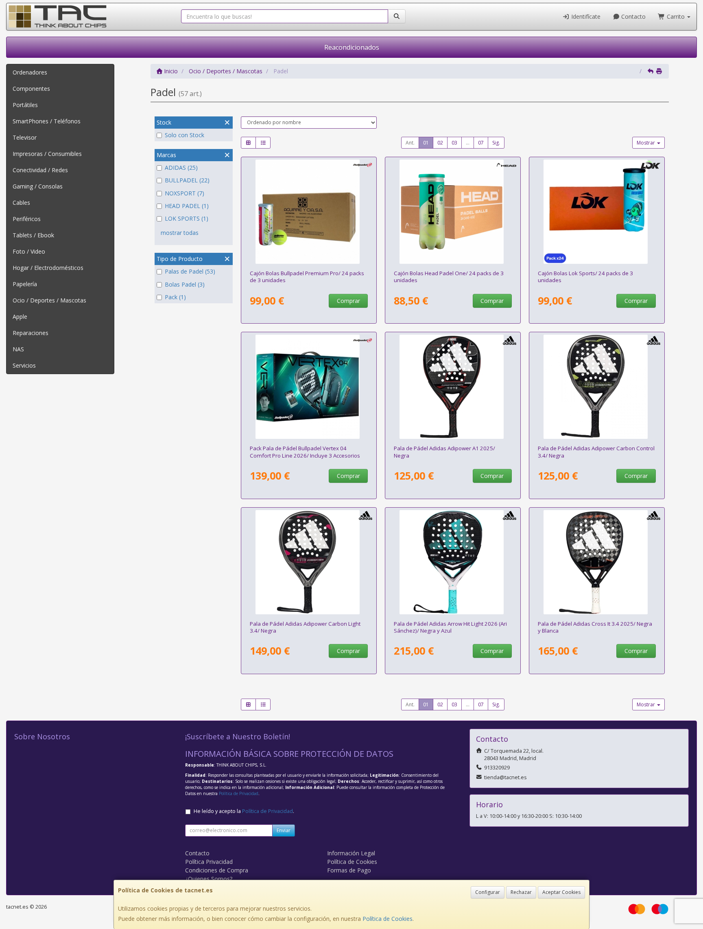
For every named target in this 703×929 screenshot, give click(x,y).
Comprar (348, 301)
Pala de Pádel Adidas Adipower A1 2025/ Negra (444, 452)
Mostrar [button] (646, 142)
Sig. (496, 142)
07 (481, 142)
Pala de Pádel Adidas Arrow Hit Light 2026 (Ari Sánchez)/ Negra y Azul (450, 627)
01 (426, 142)
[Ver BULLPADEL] (309, 387)
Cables (21, 202)
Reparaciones (30, 333)
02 (440, 142)
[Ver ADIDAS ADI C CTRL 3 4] (597, 387)
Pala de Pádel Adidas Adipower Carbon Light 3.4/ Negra (305, 627)
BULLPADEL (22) (187, 180)
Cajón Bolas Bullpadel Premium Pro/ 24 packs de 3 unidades (307, 276)
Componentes (31, 88)
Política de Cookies (387, 918)
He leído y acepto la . (244, 811)
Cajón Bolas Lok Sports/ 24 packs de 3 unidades (585, 276)
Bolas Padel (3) (185, 284)
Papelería (25, 284)
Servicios (24, 365)
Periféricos (27, 219)
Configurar (487, 892)
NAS (18, 349)
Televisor (25, 137)
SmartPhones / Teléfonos (47, 121)
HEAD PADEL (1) (187, 206)
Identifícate (585, 16)
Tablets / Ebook (33, 235)
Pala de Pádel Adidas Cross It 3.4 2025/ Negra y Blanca (595, 627)
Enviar (283, 830)
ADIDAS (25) (181, 167)
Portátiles (25, 105)
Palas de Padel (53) (190, 271)
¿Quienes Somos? (208, 879)
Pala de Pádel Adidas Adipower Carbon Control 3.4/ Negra (596, 452)
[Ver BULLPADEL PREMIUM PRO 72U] (309, 212)
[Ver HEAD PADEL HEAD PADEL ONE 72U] (453, 212)
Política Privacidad (209, 861)
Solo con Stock (184, 135)
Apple (20, 316)
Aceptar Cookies (561, 892)
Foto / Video (29, 251)
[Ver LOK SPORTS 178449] (597, 212)
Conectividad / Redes (40, 170)
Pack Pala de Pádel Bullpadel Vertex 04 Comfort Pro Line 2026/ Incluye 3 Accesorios (305, 452)
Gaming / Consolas (38, 186)
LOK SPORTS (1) (186, 218)
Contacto (633, 16)
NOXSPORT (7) (184, 193)
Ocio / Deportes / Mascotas (49, 300)
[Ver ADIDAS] (453, 387)
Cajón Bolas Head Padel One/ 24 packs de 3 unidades (449, 276)
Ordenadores (30, 72)
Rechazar (521, 892)
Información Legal (351, 853)
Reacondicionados (351, 47)
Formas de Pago (349, 870)
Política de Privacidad (238, 793)
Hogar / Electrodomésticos (48, 268)
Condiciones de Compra (216, 870)
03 (454, 142)
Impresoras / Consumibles (47, 154)
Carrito (675, 16)
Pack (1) (175, 297)
